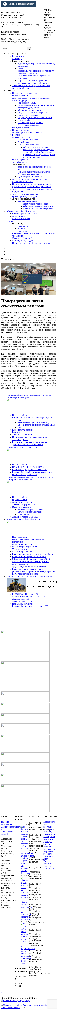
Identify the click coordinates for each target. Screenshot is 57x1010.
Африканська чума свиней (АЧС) (33, 422)
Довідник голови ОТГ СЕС (25, 517)
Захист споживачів (21, 218)
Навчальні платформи (28, 115)
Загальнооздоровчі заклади (30, 509)
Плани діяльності (20, 95)
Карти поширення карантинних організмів (32, 554)
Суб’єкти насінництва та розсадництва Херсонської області (30, 562)
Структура (17, 58)
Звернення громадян (27, 201)
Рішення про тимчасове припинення (29, 442)
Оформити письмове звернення (38, 206)
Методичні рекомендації (29, 110)
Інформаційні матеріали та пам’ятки (35, 117)
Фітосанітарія (18, 216)
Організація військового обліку (27, 132)
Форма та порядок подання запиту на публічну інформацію (29, 180)
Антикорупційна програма (30, 122)
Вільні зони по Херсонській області (29, 556)
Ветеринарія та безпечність (25, 213)
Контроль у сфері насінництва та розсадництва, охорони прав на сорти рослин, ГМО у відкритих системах (34, 571)
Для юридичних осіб (22, 601)
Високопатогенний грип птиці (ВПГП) (36, 425)
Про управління (19, 415)
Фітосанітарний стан (22, 544)
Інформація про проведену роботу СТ (30, 606)
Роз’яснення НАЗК (27, 103)
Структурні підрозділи (22, 241)
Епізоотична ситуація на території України (32, 417)
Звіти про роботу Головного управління (31, 98)
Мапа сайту (48, 868)
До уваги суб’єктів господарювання (29, 566)
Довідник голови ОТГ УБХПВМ (27, 444)
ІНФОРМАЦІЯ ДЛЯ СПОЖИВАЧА (29, 469)
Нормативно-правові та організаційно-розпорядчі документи (36, 106)
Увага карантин (19, 549)
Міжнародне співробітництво (21, 211)
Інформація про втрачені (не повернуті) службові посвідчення (36, 72)
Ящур (20, 427)
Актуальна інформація (28, 125)
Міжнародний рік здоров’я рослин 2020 (31, 559)
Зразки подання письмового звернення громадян (49, 849)
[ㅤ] (8, 246)
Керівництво (18, 56)
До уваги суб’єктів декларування (33, 112)
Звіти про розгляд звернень (25, 194)
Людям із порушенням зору (20, 4)
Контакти (11, 221)
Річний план (23, 142)
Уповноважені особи (22, 435)
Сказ (20, 420)
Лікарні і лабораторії (22, 238)
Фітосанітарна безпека (22, 551)
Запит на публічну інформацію (49, 831)
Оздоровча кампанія (21, 507)
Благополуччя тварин (22, 430)
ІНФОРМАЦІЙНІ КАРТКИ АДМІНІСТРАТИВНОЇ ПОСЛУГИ (29, 595)
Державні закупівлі (21, 137)
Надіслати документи (22, 604)
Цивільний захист (20, 130)
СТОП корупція (19, 100)
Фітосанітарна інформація (24, 547)
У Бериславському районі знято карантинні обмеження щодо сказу (28, 954)
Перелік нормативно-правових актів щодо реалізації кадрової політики (35, 81)
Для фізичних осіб (20, 599)
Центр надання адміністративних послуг (31, 243)
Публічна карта (19, 499)
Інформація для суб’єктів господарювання (32, 472)
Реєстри (16, 135)
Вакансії (22, 68)
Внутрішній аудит (20, 127)
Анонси (21, 228)
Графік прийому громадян (24, 196)
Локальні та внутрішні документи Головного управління (34, 173)
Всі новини (23, 226)
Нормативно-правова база (24, 93)
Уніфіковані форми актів (23, 504)
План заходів (24, 120)
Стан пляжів (23, 514)
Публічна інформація (17, 162)
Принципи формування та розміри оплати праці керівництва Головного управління (32, 185)
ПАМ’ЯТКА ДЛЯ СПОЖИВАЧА (28, 467)
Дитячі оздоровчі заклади (30, 512)
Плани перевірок (20, 159)
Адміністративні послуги (30, 177)
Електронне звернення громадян (38, 209)
